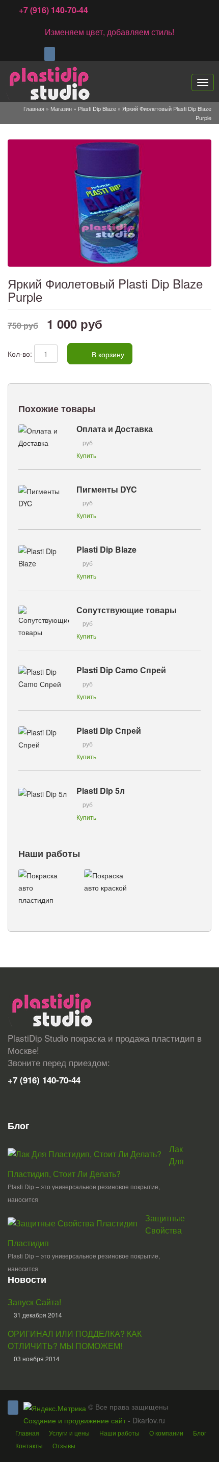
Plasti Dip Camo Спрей (121, 670)
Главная (33, 108)
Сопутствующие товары (126, 610)
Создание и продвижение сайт (74, 1420)
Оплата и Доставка (114, 429)
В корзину (107, 354)
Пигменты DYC (106, 489)
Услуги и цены (69, 1432)
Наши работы (49, 853)
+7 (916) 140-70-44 (53, 10)
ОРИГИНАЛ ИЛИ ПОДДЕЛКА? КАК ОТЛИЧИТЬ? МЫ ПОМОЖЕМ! (75, 1340)
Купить (86, 455)
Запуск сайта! (34, 1302)
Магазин (61, 108)
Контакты (29, 1445)
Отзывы (63, 1445)
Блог (199, 1432)
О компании (166, 1432)
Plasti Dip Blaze (97, 108)
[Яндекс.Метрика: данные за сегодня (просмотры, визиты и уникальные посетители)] (54, 1408)
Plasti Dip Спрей (108, 730)
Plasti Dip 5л (100, 790)
